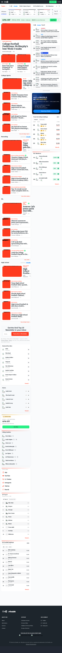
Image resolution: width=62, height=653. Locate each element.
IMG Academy (11, 550)
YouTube (7, 476)
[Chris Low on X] (12, 443)
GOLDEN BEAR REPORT (25, 203)
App (6, 472)
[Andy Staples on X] (14, 439)
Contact (3, 628)
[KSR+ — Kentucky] (3, 349)
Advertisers (4, 623)
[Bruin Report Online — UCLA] (3, 375)
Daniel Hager (14, 109)
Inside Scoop (9, 403)
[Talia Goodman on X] (15, 460)
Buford (10, 561)
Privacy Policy (24, 623)
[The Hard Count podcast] (26, 395)
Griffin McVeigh (15, 224)
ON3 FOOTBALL (5, 63)
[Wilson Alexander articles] (3, 464)
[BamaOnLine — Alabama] (3, 380)
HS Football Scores (38, 6)
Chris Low (8, 443)
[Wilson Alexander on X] (16, 464)
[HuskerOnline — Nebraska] (3, 358)
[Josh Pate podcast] (26, 407)
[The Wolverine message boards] (28, 367)
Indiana (10, 520)
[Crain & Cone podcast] (26, 399)
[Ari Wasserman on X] (15, 457)
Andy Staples (8, 439)
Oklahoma (11, 534)
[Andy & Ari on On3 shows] (3, 391)
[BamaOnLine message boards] (28, 380)
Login (59, 1)
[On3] (34, 25)
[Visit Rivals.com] (28, 136)
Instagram (8, 482)
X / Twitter (8, 479)
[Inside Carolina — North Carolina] (3, 371)
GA (8, 563)
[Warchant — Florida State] (3, 354)
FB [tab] (3, 547)
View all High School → (26, 322)
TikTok (7, 486)
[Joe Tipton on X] (12, 453)
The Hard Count (10, 395)
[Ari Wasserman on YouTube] (17, 457)
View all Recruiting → (26, 196)
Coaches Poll (12, 499)
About (3, 620)
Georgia (10, 509)
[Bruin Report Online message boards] (28, 375)
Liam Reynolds (14, 308)
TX (8, 578)
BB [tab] (6, 547)
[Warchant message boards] (28, 354)
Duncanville (11, 577)
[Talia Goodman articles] (3, 460)
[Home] (6, 2)
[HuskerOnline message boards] (28, 358)
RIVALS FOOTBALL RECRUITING (18, 155)
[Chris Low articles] (3, 443)
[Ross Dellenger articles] (3, 450)
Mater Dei (10, 569)
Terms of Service (25, 628)
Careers (4, 625)
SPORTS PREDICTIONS (6, 41)
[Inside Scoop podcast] (26, 403)
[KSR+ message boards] (28, 350)
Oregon (10, 506)
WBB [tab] (10, 547)
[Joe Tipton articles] (3, 453)
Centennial (11, 585)
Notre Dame (11, 513)
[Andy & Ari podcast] (26, 391)
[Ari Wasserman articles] (3, 457)
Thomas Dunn (25, 213)
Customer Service (25, 620)
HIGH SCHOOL (14, 302)
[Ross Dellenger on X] (15, 450)
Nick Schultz (24, 88)
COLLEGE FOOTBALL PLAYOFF (17, 250)
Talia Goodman (9, 460)
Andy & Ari (9, 391)
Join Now (53, 2)
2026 (28, 543)
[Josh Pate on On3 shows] (3, 407)
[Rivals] (39, 25)
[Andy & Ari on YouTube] (28, 391)
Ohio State (11, 503)
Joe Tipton (8, 453)
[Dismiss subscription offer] (58, 20)
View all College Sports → (25, 133)
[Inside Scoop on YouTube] (28, 403)
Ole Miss (10, 530)
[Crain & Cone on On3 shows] (3, 399)
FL (8, 551)
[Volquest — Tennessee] (3, 362)
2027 (58, 117)
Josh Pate (8, 407)
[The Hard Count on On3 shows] (3, 395)
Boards (7, 489)
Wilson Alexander (10, 464)
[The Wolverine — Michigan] (3, 367)
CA (8, 570)
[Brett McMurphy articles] (3, 446)
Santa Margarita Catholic (14, 573)
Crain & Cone (9, 399)
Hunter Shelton (24, 150)
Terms (10, 340)
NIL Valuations (49, 6)
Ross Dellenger (9, 450)
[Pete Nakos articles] (3, 436)
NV (8, 559)
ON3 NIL (24, 78)
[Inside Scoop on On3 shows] (3, 403)
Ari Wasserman (9, 457)
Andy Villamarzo (25, 276)
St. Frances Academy (13, 553)
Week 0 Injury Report (25, 6)
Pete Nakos (8, 436)
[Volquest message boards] (28, 362)
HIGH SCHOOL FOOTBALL (26, 140)
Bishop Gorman (12, 557)
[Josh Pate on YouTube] (28, 407)
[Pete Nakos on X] (13, 436)
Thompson (11, 581)
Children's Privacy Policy (27, 625)
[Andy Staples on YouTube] (16, 439)
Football (36, 119)
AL (8, 582)
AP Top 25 (5, 499)
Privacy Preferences (31, 644)
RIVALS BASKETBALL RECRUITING (18, 187)
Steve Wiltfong (14, 161)
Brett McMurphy (9, 446)
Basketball (42, 119)
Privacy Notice (4, 340)
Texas (9, 516)
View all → (27, 383)
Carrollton (11, 565)
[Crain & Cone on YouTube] (28, 399)
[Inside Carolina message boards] (28, 371)
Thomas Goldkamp (15, 235)
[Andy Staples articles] (3, 439)
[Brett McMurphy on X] (16, 446)
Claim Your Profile (46, 111)
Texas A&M (11, 527)
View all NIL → (27, 259)
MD (9, 555)
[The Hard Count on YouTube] (28, 395)
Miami (10, 523)
